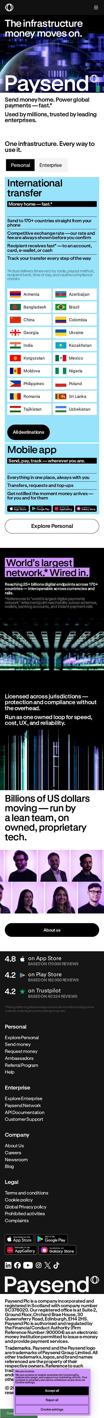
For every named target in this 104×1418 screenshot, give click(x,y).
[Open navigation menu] (93, 7)
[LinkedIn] (8, 1265)
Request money (21, 1051)
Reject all (52, 1400)
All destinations (28, 432)
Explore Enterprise (23, 1098)
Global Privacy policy (25, 1206)
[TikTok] (56, 1265)
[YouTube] (28, 1265)
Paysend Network (23, 1105)
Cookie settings (52, 1409)
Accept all (52, 1390)
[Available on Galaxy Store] (86, 508)
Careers (13, 1152)
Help (10, 1072)
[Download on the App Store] (18, 508)
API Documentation (25, 1112)
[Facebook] (17, 1265)
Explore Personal (52, 526)
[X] (47, 1265)
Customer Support (24, 1119)
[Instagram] (38, 1265)
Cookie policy (18, 1199)
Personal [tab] (20, 165)
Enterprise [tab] (50, 165)
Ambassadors (19, 1058)
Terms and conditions (26, 1193)
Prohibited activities (25, 1213)
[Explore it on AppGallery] (63, 508)
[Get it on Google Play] (41, 508)
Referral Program (21, 1065)
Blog (9, 1166)
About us (52, 929)
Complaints (17, 1220)
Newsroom (16, 1159)
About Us (14, 1145)
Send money (18, 1044)
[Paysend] (9, 7)
